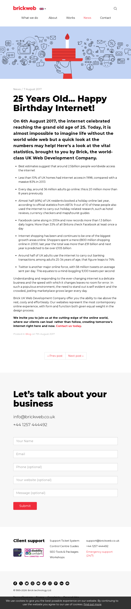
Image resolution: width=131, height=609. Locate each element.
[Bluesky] (27, 583)
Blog (28, 333)
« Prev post (55, 355)
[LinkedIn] (61, 583)
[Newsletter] (67, 583)
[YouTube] (38, 583)
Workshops (57, 557)
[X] (21, 583)
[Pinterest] (56, 583)
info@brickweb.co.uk (34, 416)
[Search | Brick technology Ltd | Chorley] (115, 8)
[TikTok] (44, 583)
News (17, 89)
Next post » (76, 355)
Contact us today (68, 326)
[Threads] (32, 583)
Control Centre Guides (64, 546)
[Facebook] (15, 583)
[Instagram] (50, 583)
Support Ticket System (64, 540)
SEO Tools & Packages (64, 551)
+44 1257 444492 (30, 424)
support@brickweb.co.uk (102, 540)
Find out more (92, 604)
